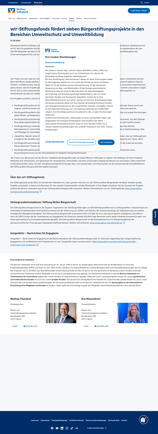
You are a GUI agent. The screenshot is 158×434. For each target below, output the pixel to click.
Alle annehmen (106, 142)
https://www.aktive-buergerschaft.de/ (106, 223)
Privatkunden (13, 3)
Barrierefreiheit (113, 420)
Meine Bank (38, 3)
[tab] (11, 18)
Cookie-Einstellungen (54, 141)
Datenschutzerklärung (54, 62)
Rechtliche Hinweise (76, 420)
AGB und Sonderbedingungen (96, 420)
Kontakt (124, 420)
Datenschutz (45, 420)
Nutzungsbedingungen (59, 420)
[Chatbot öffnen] (143, 419)
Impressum (35, 420)
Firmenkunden (26, 3)
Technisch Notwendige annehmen (81, 142)
